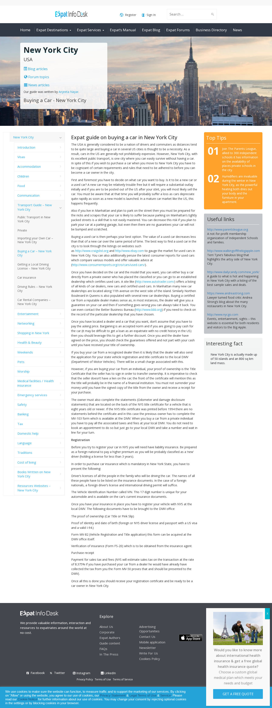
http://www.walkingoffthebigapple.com (233, 251)
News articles (38, 85)
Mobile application (152, 642)
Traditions (24, 452)
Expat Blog (151, 29)
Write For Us (148, 653)
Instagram (82, 673)
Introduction (26, 147)
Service (165, 695)
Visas (21, 157)
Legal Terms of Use (142, 695)
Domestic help (27, 433)
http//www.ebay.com (129, 251)
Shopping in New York (33, 333)
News (237, 29)
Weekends (25, 352)
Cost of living (26, 462)
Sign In (151, 15)
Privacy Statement (113, 695)
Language (24, 443)
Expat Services (89, 29)
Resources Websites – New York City (34, 488)
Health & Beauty (29, 342)
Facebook (38, 673)
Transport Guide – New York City (34, 207)
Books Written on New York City (34, 474)
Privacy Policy (85, 679)
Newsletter (147, 648)
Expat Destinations (52, 29)
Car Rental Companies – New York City (34, 302)
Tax (20, 424)
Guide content (109, 643)
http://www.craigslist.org (91, 251)
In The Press (108, 654)
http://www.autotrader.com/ (155, 282)
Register (130, 15)
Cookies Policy (149, 659)
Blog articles (37, 69)
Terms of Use (103, 679)
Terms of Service (123, 679)
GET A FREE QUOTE (238, 694)
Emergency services (32, 395)
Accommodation (29, 166)
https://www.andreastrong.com (228, 293)
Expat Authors (109, 638)
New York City (23, 137)
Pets (20, 362)
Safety (22, 404)
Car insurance (26, 277)
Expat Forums (178, 29)
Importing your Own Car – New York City (35, 240)
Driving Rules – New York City (34, 289)
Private (22, 230)
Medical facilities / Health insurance (35, 383)
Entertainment (27, 314)
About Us (106, 626)
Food (21, 186)
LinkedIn (109, 673)
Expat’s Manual (123, 29)
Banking (23, 414)
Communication (28, 195)
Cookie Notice (27, 699)
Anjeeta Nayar (68, 92)
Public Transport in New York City (33, 219)
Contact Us (147, 636)
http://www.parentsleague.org (227, 229)
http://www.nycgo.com (222, 314)
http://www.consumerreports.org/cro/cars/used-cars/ (108, 265)
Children (23, 176)
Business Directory (211, 29)
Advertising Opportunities (149, 628)
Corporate (107, 632)
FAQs (103, 649)
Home (25, 29)
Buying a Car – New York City (34, 253)
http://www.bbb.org (148, 310)
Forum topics (38, 77)
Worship (23, 371)
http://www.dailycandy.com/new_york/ (233, 272)
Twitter (59, 673)
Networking (25, 323)
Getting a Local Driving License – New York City (34, 266)
